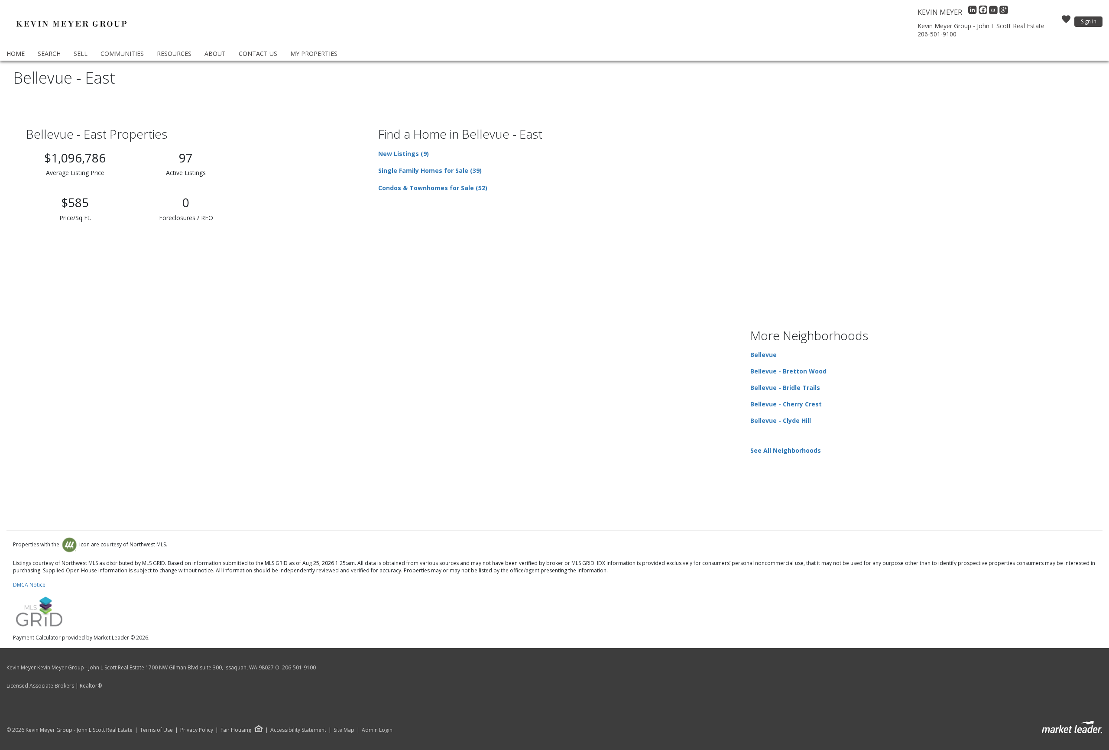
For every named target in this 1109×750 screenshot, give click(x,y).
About (215, 53)
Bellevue (763, 355)
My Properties (313, 53)
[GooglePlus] (1003, 12)
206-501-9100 (937, 34)
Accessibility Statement (298, 730)
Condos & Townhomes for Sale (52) (432, 188)
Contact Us (258, 53)
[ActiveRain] (994, 12)
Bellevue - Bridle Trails (785, 387)
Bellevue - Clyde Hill (780, 420)
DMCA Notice (29, 584)
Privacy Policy (196, 730)
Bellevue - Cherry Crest (786, 404)
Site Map (344, 730)
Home (15, 53)
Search (49, 53)
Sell (81, 53)
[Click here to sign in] (1066, 21)
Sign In (1088, 21)
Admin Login (377, 730)
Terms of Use (156, 730)
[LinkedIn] (973, 12)
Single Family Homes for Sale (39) (430, 170)
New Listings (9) (403, 153)
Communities (122, 53)
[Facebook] (984, 12)
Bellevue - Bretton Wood (788, 371)
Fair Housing (236, 730)
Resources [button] (174, 53)
